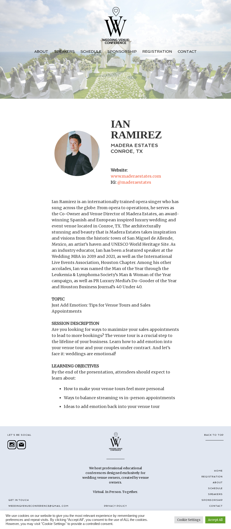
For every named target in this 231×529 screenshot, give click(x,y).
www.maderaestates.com (136, 176)
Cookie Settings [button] (188, 520)
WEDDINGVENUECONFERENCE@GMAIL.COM (38, 506)
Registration (157, 51)
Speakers (64, 51)
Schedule (91, 51)
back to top (214, 435)
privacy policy (115, 506)
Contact (187, 51)
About (41, 51)
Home (218, 470)
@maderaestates (134, 182)
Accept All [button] (215, 520)
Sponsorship (122, 51)
